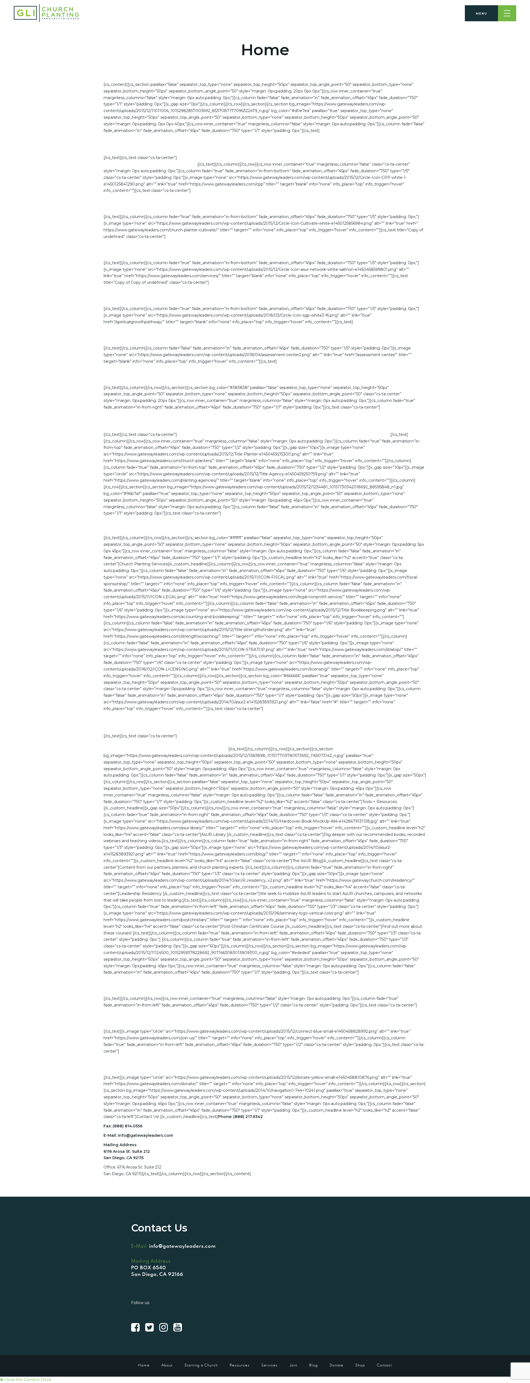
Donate (336, 1365)
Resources (240, 1365)
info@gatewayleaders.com (182, 1245)
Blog (313, 1365)
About (167, 1365)
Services (269, 1365)
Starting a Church (201, 1365)
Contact (384, 1365)
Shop (360, 1365)
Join (293, 1365)
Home (144, 1365)
